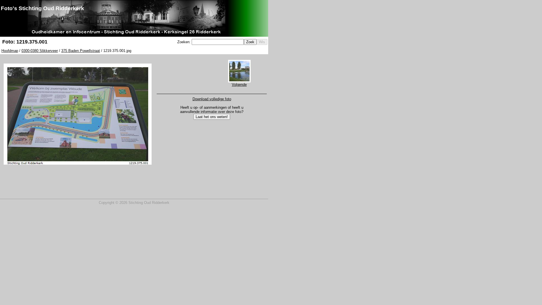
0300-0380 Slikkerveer (39, 51)
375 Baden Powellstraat (80, 51)
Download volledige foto (212, 99)
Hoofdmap (9, 51)
